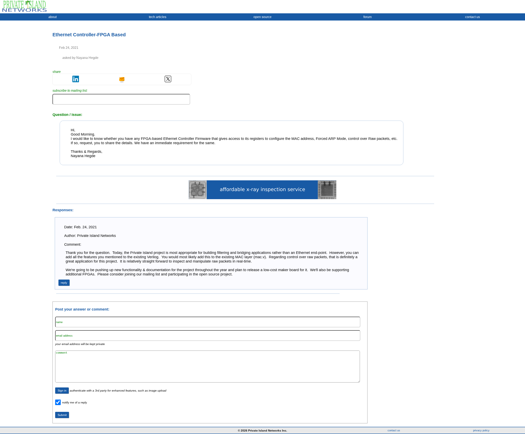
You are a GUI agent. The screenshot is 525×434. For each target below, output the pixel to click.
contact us (472, 17)
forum (367, 17)
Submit (62, 415)
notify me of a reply (74, 402)
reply (64, 282)
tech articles (157, 17)
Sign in (62, 390)
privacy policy (481, 430)
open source (262, 17)
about (52, 17)
